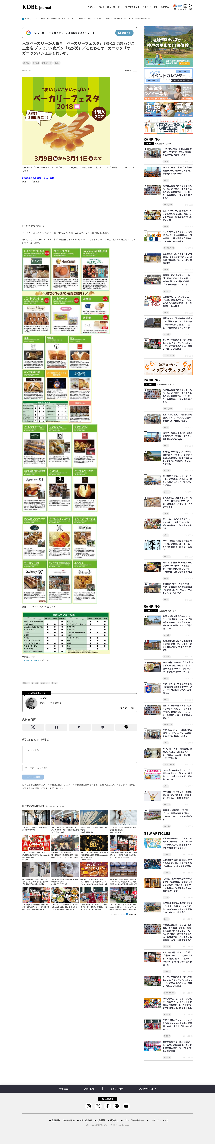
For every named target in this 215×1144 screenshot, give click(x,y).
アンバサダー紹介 (147, 1088)
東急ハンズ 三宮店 (30, 660)
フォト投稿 (89, 1088)
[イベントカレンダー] (168, 83)
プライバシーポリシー (133, 1120)
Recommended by (118, 914)
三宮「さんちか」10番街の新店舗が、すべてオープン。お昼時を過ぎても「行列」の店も (177, 151)
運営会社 (114, 1120)
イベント (91, 6)
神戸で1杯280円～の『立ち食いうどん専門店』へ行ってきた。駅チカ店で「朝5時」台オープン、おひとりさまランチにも (178, 667)
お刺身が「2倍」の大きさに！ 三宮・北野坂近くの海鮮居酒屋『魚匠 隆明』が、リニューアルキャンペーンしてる (178, 588)
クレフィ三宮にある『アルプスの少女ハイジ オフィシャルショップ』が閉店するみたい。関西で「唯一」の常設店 (177, 344)
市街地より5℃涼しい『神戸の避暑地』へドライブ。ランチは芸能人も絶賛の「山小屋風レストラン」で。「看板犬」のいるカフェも (177, 457)
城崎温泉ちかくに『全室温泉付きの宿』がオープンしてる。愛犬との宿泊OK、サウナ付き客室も (177, 645)
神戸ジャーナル (106, 1125)
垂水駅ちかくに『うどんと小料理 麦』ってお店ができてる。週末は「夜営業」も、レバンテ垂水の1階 (177, 258)
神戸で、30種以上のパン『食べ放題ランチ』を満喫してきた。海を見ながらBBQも (177, 170)
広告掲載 (101, 1120)
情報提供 (63, 1088)
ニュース (111, 6)
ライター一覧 (127, 707)
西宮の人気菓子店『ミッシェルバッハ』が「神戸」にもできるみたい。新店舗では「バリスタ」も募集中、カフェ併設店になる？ (177, 192)
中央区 (37, 63)
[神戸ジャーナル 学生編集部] (168, 134)
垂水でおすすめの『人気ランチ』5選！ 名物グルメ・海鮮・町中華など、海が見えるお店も (177, 524)
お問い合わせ (85, 1120)
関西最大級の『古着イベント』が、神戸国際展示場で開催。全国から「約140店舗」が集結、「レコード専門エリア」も (177, 280)
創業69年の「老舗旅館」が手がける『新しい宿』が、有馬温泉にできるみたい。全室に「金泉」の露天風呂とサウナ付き (177, 323)
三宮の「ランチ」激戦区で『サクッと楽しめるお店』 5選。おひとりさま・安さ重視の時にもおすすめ (177, 215)
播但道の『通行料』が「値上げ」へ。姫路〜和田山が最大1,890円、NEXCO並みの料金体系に (177, 815)
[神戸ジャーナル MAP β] (168, 375)
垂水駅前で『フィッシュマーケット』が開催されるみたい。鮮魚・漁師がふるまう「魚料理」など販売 (177, 481)
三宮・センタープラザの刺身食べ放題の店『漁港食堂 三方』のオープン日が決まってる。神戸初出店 (177, 689)
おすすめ (165, 6)
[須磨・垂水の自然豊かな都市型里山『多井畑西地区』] (168, 66)
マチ (156, 6)
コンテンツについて (158, 1120)
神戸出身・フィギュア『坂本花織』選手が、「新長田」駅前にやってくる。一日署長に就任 (177, 794)
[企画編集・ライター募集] (168, 100)
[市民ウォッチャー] (168, 117)
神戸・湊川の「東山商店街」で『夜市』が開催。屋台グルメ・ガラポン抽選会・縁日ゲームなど (177, 545)
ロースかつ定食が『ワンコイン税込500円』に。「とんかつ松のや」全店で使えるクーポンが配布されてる (177, 775)
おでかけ (146, 6)
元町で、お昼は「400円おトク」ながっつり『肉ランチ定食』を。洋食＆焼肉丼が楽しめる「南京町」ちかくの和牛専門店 (177, 567)
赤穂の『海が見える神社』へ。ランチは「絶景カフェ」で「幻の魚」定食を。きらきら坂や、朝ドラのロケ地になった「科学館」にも (177, 622)
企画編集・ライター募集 (63, 1120)
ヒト (120, 6)
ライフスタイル (132, 6)
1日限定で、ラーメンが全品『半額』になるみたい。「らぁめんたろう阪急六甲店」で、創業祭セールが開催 (177, 301)
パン (57, 63)
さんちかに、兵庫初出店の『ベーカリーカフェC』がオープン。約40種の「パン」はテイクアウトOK (177, 502)
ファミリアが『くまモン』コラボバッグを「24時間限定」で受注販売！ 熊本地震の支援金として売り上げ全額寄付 (177, 237)
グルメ (101, 6)
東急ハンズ (47, 63)
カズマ (135, 71)
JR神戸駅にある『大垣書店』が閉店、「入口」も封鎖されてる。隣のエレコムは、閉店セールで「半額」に (177, 753)
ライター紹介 (116, 1088)
